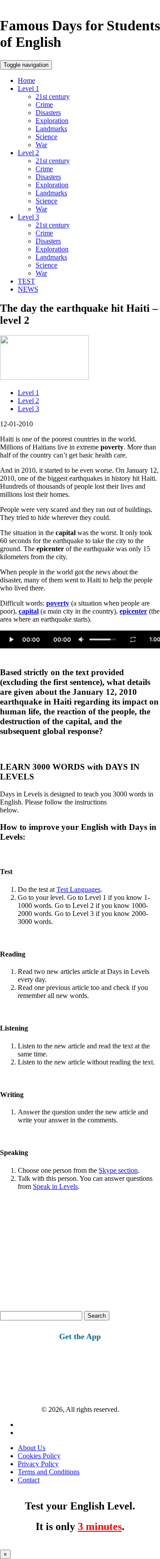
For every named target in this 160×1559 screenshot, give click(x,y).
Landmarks (51, 128)
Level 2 (28, 153)
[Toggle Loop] (133, 639)
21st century (53, 96)
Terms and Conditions (49, 1472)
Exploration (52, 120)
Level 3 (28, 217)
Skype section (118, 1170)
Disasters (48, 112)
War (41, 144)
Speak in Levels (55, 1186)
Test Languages (78, 889)
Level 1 (28, 88)
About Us (31, 1448)
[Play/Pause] (11, 639)
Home (26, 80)
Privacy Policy (38, 1464)
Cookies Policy (39, 1456)
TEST (26, 281)
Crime (44, 104)
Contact (29, 1480)
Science (46, 136)
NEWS (28, 289)
